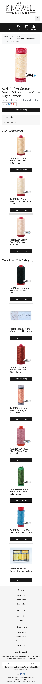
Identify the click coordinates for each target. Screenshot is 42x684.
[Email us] (18, 674)
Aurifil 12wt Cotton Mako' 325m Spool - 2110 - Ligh (21, 201)
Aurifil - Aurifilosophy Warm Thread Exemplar (21, 330)
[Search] (37, 18)
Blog (21, 620)
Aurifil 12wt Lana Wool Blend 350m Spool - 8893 (20, 290)
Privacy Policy (21, 636)
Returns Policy (21, 641)
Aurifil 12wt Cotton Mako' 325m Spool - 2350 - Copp (19, 369)
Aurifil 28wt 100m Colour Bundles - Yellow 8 (21, 571)
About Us (21, 616)
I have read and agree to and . (21, 668)
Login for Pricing (21, 110)
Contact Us (21, 604)
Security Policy (21, 645)
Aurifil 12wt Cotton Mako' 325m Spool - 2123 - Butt (19, 242)
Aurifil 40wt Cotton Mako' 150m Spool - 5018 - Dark (19, 491)
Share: (5, 104)
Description (9, 117)
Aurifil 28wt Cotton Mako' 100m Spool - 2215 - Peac (19, 410)
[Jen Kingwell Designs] (21, 8)
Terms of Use (21, 632)
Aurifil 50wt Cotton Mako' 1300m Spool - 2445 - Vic (20, 451)
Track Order (21, 600)
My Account (21, 595)
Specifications (10, 122)
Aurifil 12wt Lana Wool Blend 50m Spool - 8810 (21, 531)
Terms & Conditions (31, 667)
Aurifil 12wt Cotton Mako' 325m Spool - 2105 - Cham (19, 160)
